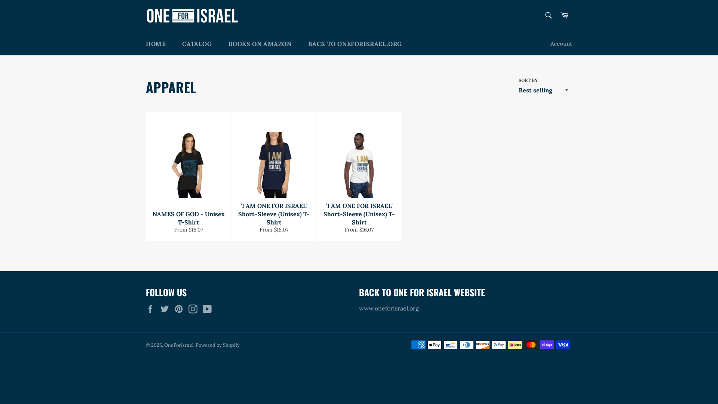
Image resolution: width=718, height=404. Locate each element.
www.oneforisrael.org (389, 308)
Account (561, 43)
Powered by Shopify (218, 345)
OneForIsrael (178, 345)
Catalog (197, 44)
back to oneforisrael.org (355, 44)
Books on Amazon (260, 44)
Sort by (528, 80)
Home (156, 44)
